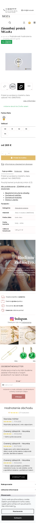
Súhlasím (18, 518)
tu (15, 506)
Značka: (11, 39)
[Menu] (35, 22)
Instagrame (26, 322)
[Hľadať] (10, 22)
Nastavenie (18, 511)
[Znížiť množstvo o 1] (2, 153)
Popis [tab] (4, 171)
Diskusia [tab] (26, 171)
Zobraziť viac (18, 477)
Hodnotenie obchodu (18, 408)
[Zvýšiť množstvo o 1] (9, 153)
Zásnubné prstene (21, 208)
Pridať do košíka (18, 157)
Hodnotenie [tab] (18, 171)
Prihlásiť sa (18, 396)
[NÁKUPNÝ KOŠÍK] (29, 22)
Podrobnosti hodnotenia (20, 36)
